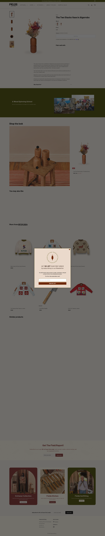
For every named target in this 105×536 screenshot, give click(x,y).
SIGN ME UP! (52, 283)
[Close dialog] (69, 249)
